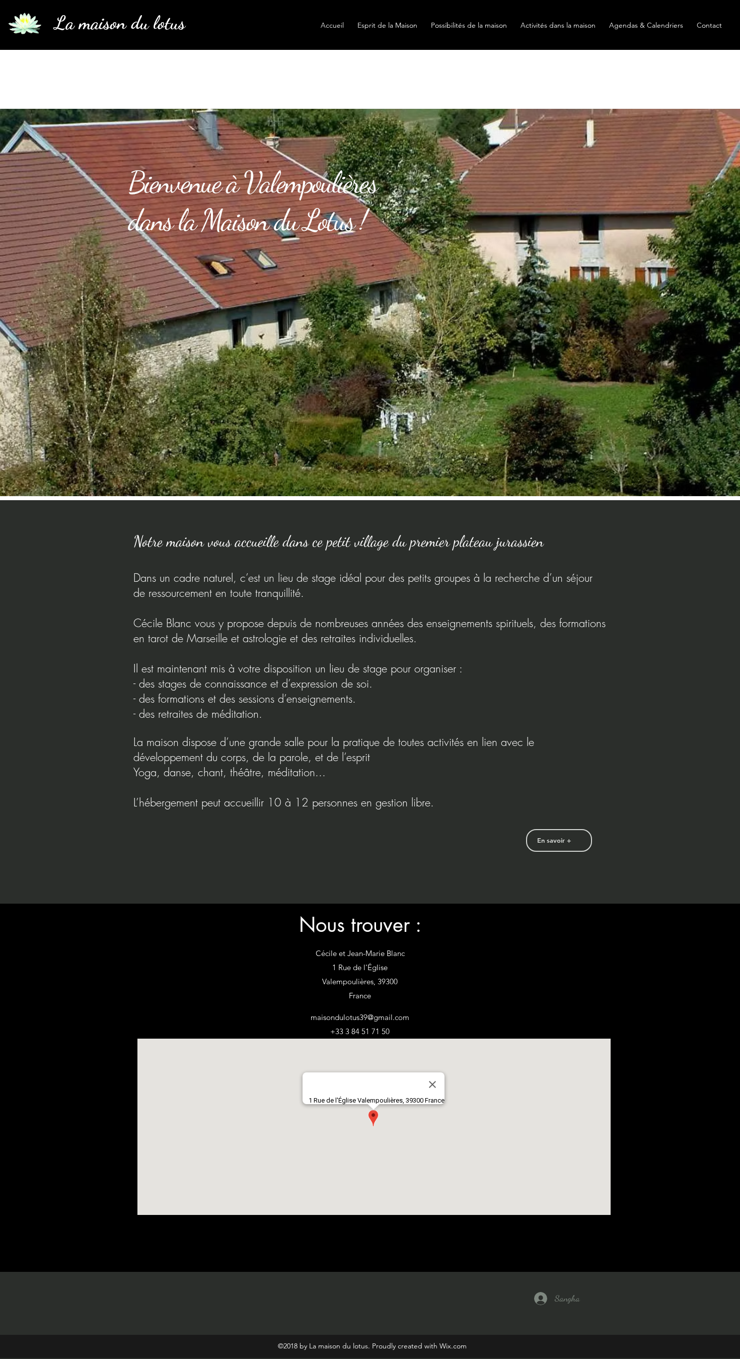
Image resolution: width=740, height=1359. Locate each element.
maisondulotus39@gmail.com (360, 1017)
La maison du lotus (119, 23)
